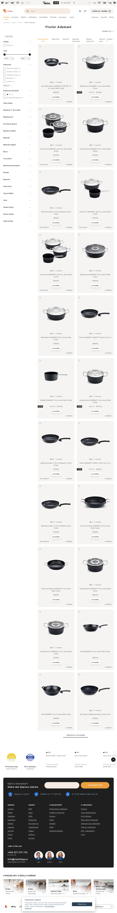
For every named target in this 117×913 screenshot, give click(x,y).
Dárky (111, 17)
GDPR (51, 827)
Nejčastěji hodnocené (76, 39)
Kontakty (52, 824)
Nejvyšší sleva (102, 39)
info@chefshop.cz (18, 859)
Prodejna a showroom (56, 813)
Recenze (84, 809)
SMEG (31, 816)
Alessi (31, 813)
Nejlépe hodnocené (90, 39)
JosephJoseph (33, 827)
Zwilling (31, 831)
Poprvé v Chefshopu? (88, 827)
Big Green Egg (33, 824)
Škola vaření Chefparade (89, 820)
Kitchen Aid (32, 820)
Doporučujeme (43, 39)
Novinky (104, 17)
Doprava (52, 816)
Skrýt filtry (9, 36)
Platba (51, 820)
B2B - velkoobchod (87, 831)
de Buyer (32, 834)
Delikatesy (11, 816)
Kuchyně (11, 809)
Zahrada (10, 824)
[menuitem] (6, 17)
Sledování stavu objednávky (90, 824)
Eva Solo (32, 838)
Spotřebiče (11, 820)
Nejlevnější (55, 39)
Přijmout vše (82, 904)
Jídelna (10, 813)
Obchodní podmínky (56, 831)
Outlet (10, 838)
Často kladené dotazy (88, 813)
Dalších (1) (6, 85)
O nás (83, 834)
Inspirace (94, 17)
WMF (30, 809)
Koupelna (11, 827)
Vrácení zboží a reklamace (58, 809)
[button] (76, 40)
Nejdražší (66, 39)
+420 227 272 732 (18, 852)
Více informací (49, 906)
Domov (10, 834)
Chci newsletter (95, 785)
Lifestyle (11, 831)
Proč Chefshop (86, 816)
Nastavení (28, 908)
